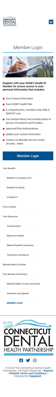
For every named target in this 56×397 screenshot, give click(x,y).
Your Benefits (9, 168)
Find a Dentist (9, 207)
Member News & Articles (14, 264)
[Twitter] (28, 360)
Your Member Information (15, 274)
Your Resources (10, 216)
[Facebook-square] (21, 360)
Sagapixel (35, 376)
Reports (48, 370)
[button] (51, 22)
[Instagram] (35, 360)
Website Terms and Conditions (28, 373)
